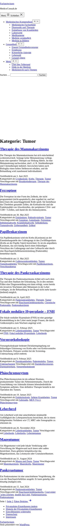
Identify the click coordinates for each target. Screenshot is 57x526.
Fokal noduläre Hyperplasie (22, 333)
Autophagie (34, 220)
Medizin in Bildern (20, 40)
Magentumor (10, 439)
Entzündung (21, 217)
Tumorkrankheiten (8, 264)
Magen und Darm (23, 461)
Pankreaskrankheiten (25, 300)
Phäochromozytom (14, 373)
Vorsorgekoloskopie (15, 339)
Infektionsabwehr (8, 222)
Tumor (48, 179)
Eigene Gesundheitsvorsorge (25, 47)
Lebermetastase (34, 433)
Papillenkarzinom (13, 232)
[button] (21, 506)
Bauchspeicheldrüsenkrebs (31, 302)
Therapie (39, 179)
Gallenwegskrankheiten (26, 261)
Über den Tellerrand (21, 64)
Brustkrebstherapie (27, 181)
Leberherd (8, 409)
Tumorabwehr (6, 225)
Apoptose (23, 220)
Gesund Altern (18, 58)
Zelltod (32, 225)
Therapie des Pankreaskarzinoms (25, 273)
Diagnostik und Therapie (23, 27)
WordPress (24, 524)
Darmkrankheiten (23, 361)
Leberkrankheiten (23, 330)
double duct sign (22, 494)
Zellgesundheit (21, 225)
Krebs (31, 179)
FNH (6, 333)
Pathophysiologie (36, 217)
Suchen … (5, 75)
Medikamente (18, 35)
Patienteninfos (39, 361)
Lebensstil (16, 55)
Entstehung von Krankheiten (25, 30)
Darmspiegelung (7, 366)
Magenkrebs (25, 464)
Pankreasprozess (38, 494)
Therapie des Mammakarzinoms (24, 149)
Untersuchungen (7, 364)
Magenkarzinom (11, 464)
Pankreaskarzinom (20, 305)
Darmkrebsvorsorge (44, 364)
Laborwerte (17, 32)
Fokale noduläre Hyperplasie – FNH (27, 311)
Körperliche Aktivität (21, 52)
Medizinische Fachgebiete (24, 25)
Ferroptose (8, 190)
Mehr (8, 61)
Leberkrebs (20, 433)
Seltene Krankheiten (40, 397)
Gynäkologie (21, 179)
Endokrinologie (22, 397)
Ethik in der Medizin (21, 67)
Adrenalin (23, 400)
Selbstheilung (41, 222)
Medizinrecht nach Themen (24, 69)
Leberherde (41, 333)
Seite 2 (10, 501)
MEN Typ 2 (34, 400)
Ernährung (16, 50)
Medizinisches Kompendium (19, 22)
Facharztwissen (7, 3)
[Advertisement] (28, 106)
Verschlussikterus (8, 266)
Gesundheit (11, 44)
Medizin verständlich (21, 38)
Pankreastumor (11, 470)
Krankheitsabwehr (25, 222)
